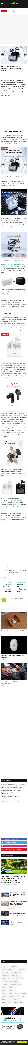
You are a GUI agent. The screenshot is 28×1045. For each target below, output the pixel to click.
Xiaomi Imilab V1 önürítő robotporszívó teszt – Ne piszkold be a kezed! (22, 588)
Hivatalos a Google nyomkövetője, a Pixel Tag (13, 630)
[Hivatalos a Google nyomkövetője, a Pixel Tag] (14, 620)
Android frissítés (6, 969)
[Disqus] (14, 713)
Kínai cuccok (5, 975)
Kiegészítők (24, 76)
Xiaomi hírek (5, 999)
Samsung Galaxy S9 (7, 993)
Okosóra (4, 981)
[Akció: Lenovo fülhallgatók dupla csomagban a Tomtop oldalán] (14, 55)
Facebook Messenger (19, 969)
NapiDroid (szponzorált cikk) (11, 74)
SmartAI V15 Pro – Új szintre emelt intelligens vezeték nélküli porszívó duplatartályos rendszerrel (18, 904)
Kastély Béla (7, 884)
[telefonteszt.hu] (12, 1022)
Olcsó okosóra (14, 981)
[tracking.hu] (12, 1014)
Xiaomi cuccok (20, 996)
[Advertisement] (14, 29)
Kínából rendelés (16, 975)
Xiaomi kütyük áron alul (13, 11)
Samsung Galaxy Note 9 (8, 987)
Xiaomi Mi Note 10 (16, 999)
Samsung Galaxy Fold (8, 996)
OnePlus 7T (5, 984)
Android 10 (14, 966)
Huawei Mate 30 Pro (16, 972)
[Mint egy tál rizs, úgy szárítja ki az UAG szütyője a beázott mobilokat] (14, 671)
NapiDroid (14, 3)
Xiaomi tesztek (18, 1002)
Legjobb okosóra (17, 978)
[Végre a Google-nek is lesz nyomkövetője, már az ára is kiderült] (14, 645)
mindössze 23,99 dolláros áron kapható (11, 266)
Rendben (22, 1041)
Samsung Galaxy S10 (20, 993)
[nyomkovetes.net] (13, 1030)
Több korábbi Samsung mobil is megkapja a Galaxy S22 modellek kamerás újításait (6, 588)
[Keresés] (26, 3)
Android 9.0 (5, 966)
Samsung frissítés (16, 984)
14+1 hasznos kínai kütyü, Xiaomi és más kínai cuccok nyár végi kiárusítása (18, 894)
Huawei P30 (5, 972)
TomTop (4, 577)
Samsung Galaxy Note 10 (8, 990)
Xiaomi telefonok (6, 1002)
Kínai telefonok (6, 978)
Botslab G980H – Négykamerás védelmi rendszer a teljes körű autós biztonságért (17, 913)
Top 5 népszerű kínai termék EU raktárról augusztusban (17, 921)
